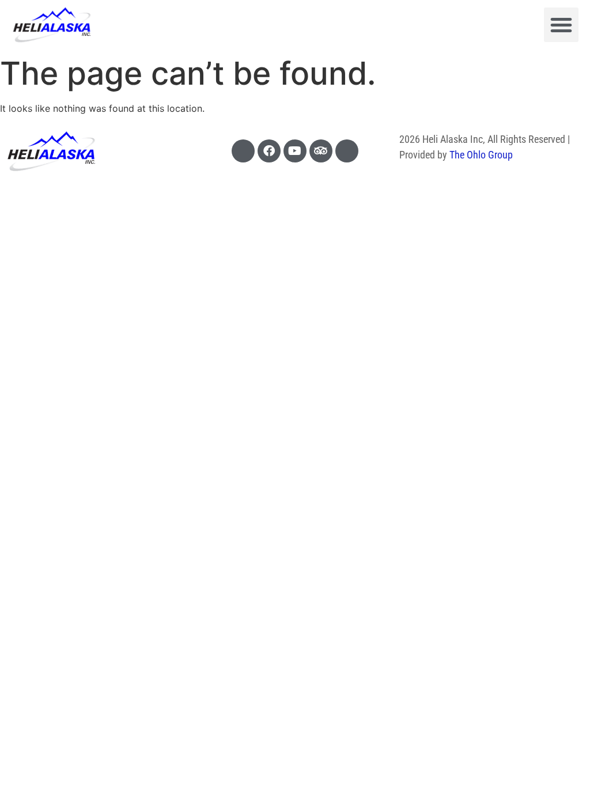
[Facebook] (269, 150)
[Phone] (243, 150)
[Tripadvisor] (320, 150)
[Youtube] (295, 150)
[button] (561, 24)
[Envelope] (346, 150)
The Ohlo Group (481, 155)
